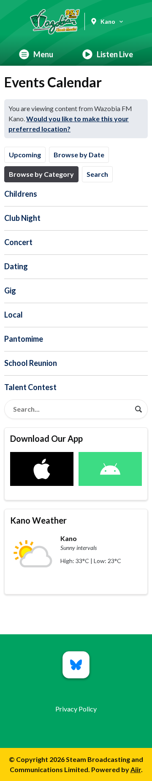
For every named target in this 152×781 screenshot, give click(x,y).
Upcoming (25, 155)
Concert (18, 242)
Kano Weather (38, 520)
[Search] (138, 409)
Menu (43, 54)
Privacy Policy (76, 709)
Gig (10, 290)
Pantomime (23, 338)
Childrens (20, 193)
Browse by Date (79, 155)
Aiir (135, 769)
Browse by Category (41, 174)
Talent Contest (30, 387)
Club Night (22, 218)
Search (97, 174)
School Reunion (30, 363)
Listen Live (115, 54)
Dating (16, 266)
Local (13, 314)
